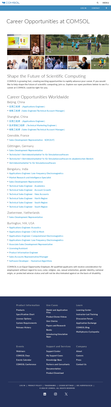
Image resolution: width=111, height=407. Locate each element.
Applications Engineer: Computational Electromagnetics (36, 235)
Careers (79, 355)
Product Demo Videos (56, 316)
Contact (96, 8)
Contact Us (81, 364)
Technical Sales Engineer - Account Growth (30, 189)
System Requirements (26, 323)
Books (49, 329)
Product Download (55, 373)
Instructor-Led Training (87, 314)
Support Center (53, 351)
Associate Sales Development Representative (31, 244)
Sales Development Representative (26, 150)
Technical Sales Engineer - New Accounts (29, 194)
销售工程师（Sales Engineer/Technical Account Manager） (37, 110)
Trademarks (50, 385)
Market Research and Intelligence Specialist (30, 177)
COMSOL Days (23, 355)
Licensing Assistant (18, 248)
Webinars (20, 351)
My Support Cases (54, 355)
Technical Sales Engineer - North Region (28, 198)
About (79, 351)
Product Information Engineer (23, 252)
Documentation (53, 368)
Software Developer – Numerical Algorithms (30, 260)
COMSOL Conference (26, 364)
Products (20, 310)
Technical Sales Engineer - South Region (28, 202)
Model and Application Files (57, 311)
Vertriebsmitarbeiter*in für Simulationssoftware (32, 162)
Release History (23, 327)
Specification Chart (25, 314)
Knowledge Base (54, 359)
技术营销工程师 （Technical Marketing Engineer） (33, 125)
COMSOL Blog (82, 327)
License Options (23, 318)
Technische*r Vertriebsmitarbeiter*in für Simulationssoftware (38, 154)
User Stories (52, 321)
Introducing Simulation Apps (57, 335)
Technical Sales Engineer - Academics (27, 185)
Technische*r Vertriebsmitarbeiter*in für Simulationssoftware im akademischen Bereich (51, 158)
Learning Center (83, 310)
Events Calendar (23, 359)
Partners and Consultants (58, 364)
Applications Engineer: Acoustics (25, 227)
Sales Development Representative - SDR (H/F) (31, 139)
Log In (83, 8)
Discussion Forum (84, 318)
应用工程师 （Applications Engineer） (27, 106)
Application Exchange (86, 323)
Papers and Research (56, 325)
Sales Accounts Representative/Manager (28, 256)
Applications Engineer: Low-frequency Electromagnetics (36, 173)
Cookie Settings (66, 385)
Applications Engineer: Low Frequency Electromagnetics (36, 240)
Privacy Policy (35, 385)
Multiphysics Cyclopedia (87, 331)
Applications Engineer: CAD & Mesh (26, 231)
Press (78, 359)
